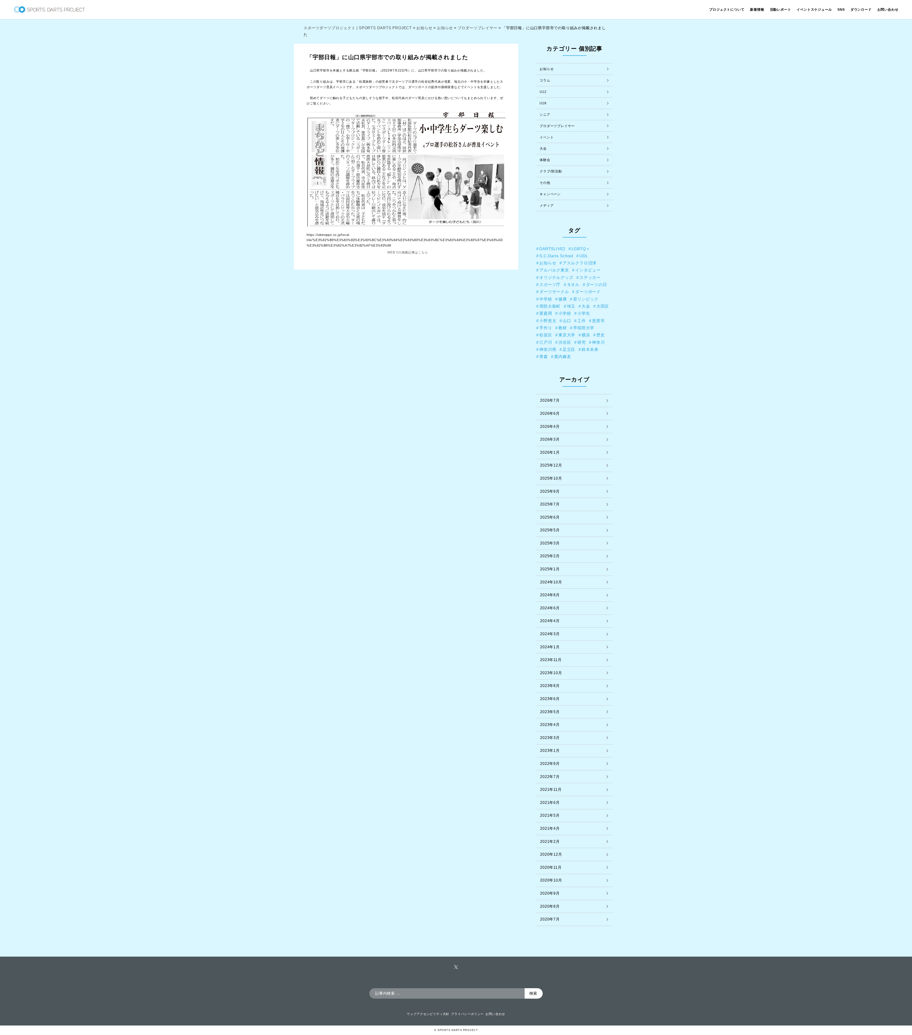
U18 (543, 103)
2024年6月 (550, 608)
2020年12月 (551, 854)
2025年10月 (551, 478)
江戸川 (545, 342)
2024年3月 (550, 634)
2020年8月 (550, 906)
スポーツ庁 (549, 284)
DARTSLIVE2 (552, 248)
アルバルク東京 (554, 270)
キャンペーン (550, 194)
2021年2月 (550, 841)
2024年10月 (551, 582)
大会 (543, 148)
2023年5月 (550, 712)
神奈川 (598, 342)
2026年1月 (550, 452)
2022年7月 (550, 777)
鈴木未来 (590, 349)
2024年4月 (550, 621)
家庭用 (545, 313)
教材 (562, 327)
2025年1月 (550, 569)
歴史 (600, 335)
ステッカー (590, 277)
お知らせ (547, 69)
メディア (547, 205)
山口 (567, 320)
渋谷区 (564, 342)
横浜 (586, 335)
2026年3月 (550, 439)
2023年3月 (550, 738)
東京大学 (566, 335)
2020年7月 (550, 919)
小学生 (583, 313)
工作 (581, 320)
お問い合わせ (495, 1014)
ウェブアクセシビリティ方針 (428, 1014)
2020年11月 (550, 867)
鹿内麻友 (562, 356)
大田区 (602, 306)
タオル (573, 284)
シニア (545, 114)
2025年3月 (550, 543)
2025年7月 (550, 504)
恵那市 (598, 320)
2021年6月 (550, 803)
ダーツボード (588, 291)
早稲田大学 (583, 327)
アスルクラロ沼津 (579, 263)
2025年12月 (551, 465)
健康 (562, 299)
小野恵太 (547, 320)
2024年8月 (550, 595)
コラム (545, 80)
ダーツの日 (596, 284)
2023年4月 (550, 725)
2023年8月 (550, 686)
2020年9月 (550, 893)
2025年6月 (550, 517)
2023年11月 (550, 660)
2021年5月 (550, 815)
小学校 (564, 313)
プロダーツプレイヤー (557, 126)
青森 (543, 356)
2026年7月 (550, 400)
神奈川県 (547, 349)
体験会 (545, 160)
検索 (533, 993)
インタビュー (588, 270)
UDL (584, 255)
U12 (543, 92)
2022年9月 (550, 764)
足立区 (569, 349)
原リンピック (585, 299)
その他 (545, 183)
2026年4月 (550, 426)
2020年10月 (551, 880)
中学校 (545, 299)
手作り (545, 327)
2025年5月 (550, 530)
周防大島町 (549, 306)
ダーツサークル (554, 291)
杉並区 (545, 335)
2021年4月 (550, 828)
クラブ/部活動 (551, 171)
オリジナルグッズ (556, 277)
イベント (547, 137)
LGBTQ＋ (581, 248)
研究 (581, 342)
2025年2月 (550, 556)
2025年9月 (550, 491)
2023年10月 (551, 673)
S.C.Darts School (556, 255)
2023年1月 (550, 751)
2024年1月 (550, 647)
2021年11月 (550, 789)
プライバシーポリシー (467, 1014)
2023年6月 (550, 699)
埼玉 (571, 306)
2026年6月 (550, 413)
